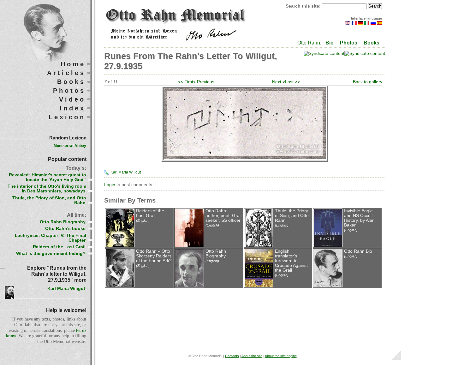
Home (73, 64)
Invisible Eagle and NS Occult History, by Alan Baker (359, 218)
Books (371, 42)
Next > (278, 81)
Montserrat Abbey (70, 146)
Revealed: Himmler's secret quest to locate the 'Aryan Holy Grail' (47, 177)
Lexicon (67, 117)
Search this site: (304, 6)
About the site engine (281, 356)
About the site (251, 356)
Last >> (292, 81)
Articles (66, 72)
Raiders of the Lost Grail (150, 213)
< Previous (203, 81)
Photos (348, 42)
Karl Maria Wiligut (125, 172)
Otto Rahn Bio (358, 251)
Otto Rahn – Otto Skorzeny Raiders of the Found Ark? (154, 256)
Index (73, 108)
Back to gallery (367, 81)
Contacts (232, 356)
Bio (329, 42)
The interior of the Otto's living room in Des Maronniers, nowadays (47, 188)
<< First (185, 81)
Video (72, 99)
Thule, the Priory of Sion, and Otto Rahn (292, 216)
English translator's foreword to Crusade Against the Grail (291, 261)
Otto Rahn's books (65, 228)
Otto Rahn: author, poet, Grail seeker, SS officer (223, 216)
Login (109, 184)
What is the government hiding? (51, 253)
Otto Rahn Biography (215, 253)
